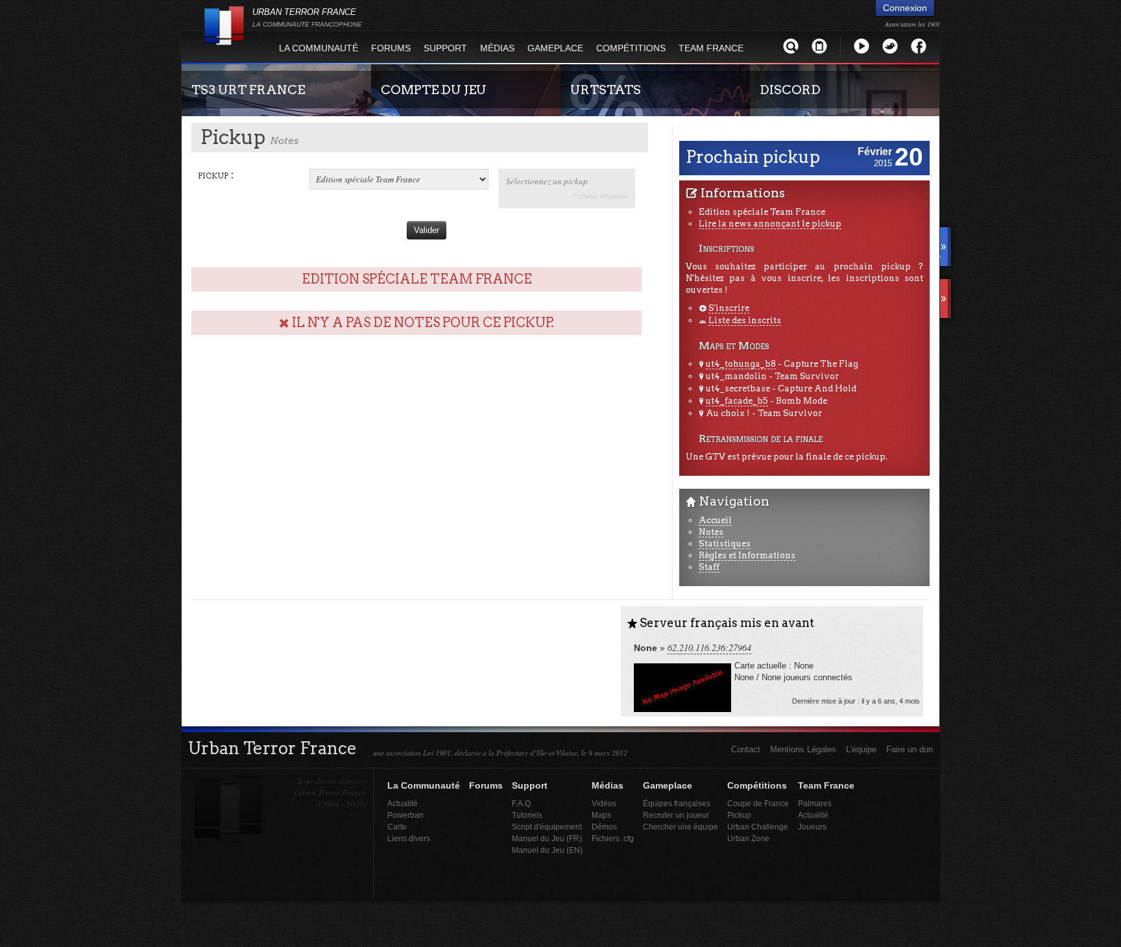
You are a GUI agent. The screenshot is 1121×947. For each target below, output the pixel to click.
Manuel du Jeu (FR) (547, 838)
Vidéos (604, 803)
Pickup (739, 815)
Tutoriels (527, 815)
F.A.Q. (522, 803)
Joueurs (812, 826)
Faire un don (909, 749)
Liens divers (408, 838)
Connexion (905, 8)
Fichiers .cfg (613, 838)
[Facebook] (918, 46)
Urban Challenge (757, 826)
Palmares (815, 803)
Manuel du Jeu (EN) (547, 850)
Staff (709, 567)
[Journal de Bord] (819, 46)
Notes (711, 532)
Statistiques (725, 543)
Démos (604, 826)
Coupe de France (758, 803)
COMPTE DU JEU (434, 89)
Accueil (715, 520)
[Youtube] (861, 46)
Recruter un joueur (676, 815)
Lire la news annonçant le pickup (770, 223)
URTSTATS (605, 89)
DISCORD (790, 89)
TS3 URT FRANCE (248, 89)
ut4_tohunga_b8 (741, 364)
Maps (601, 815)
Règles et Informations (747, 555)
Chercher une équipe (680, 826)
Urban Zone (748, 838)
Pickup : (216, 174)
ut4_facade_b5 (737, 401)
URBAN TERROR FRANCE (307, 17)
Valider (426, 230)
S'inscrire (728, 308)
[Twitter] (890, 46)
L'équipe (861, 749)
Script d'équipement (547, 826)
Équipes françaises (676, 803)
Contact (745, 749)
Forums (391, 48)
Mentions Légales (803, 749)
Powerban (405, 815)
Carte (397, 826)
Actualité (402, 803)
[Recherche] (791, 46)
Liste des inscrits (744, 320)
